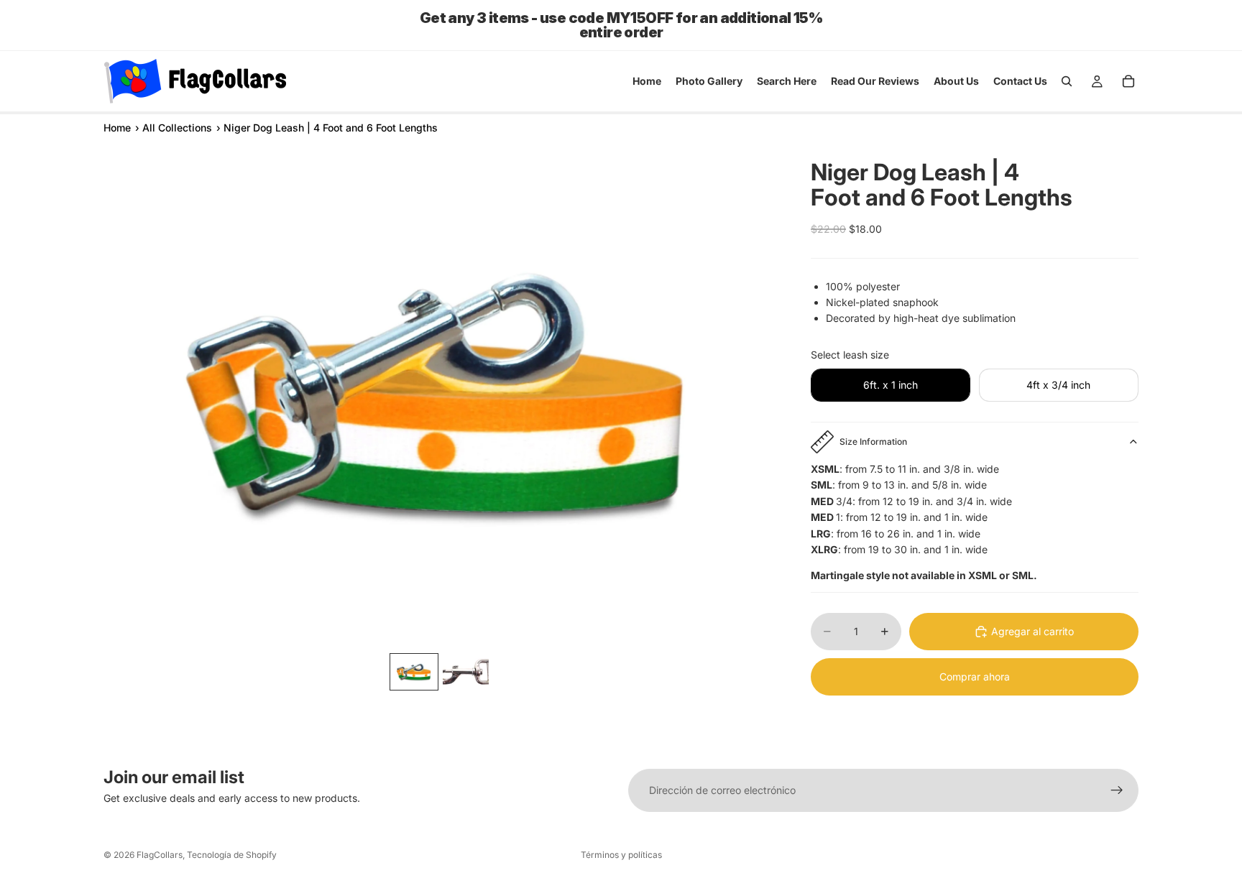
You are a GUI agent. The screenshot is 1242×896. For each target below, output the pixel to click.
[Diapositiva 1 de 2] (414, 672)
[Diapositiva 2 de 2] (466, 672)
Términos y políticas (621, 854)
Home (117, 127)
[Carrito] (1128, 81)
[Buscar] (1066, 81)
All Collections (177, 127)
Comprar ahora (974, 676)
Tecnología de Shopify (232, 854)
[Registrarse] (1117, 790)
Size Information (873, 441)
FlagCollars (160, 854)
